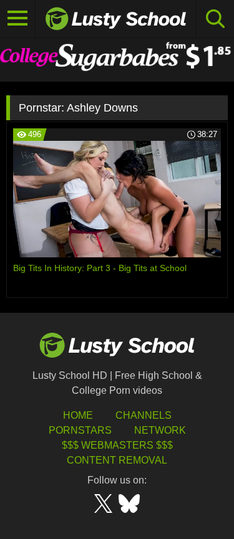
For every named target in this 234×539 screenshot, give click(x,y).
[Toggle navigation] (18, 18)
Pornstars (80, 430)
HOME (78, 415)
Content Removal (117, 460)
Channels (143, 415)
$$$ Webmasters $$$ (117, 445)
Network (160, 430)
